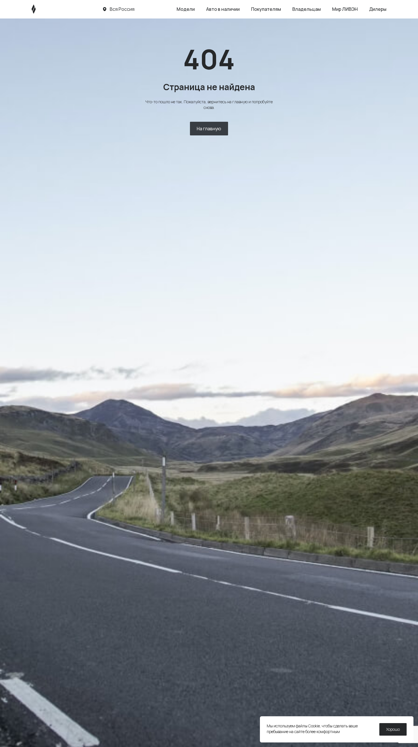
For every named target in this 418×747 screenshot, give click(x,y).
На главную (209, 128)
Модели (186, 9)
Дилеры (377, 9)
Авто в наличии (223, 9)
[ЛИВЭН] (44, 9)
